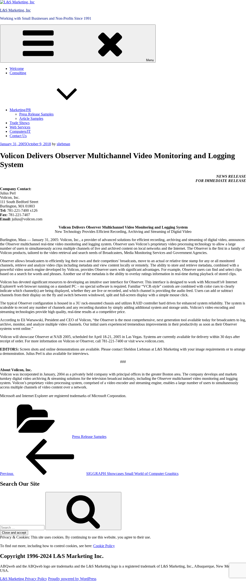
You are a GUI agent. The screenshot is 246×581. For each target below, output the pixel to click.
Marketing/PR (20, 110)
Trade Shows (20, 123)
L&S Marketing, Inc (15, 10)
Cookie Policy (104, 546)
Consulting (18, 73)
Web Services (20, 127)
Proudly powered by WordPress (72, 579)
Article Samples (31, 118)
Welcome (17, 69)
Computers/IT (20, 131)
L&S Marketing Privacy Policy (23, 579)
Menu (150, 60)
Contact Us (18, 136)
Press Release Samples (36, 114)
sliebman (63, 144)
